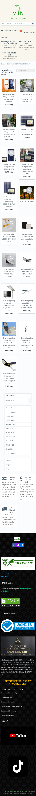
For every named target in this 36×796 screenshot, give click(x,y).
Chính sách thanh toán (8, 702)
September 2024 (11, 420)
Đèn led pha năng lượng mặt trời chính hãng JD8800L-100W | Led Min (27, 169)
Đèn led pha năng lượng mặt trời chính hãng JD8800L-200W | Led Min (9, 201)
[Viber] (18, 545)
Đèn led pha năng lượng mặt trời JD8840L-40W (27, 132)
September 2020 (11, 453)
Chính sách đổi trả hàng (8, 711)
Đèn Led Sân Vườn (27, 201)
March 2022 (10, 445)
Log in (8, 469)
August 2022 (10, 441)
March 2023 (10, 432)
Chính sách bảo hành (7, 715)
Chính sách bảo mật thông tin (10, 693)
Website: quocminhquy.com (10, 589)
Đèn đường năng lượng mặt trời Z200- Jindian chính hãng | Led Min (27, 342)
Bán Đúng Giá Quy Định (28, 479)
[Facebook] (14, 545)
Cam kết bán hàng (6, 697)
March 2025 (10, 416)
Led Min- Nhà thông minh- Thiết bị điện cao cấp (15, 791)
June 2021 (9, 449)
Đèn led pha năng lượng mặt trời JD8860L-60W (9, 166)
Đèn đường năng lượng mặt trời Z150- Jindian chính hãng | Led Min (9, 342)
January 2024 (10, 424)
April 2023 (9, 428)
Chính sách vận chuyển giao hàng (11, 706)
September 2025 (11, 412)
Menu (3, 37)
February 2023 (10, 437)
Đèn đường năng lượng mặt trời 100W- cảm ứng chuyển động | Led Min (9, 305)
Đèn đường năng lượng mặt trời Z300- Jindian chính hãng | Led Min (9, 378)
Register (8, 465)
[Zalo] (22, 545)
